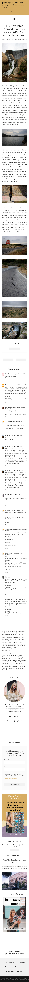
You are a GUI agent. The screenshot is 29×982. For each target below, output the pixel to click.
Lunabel (7, 374)
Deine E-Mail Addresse (11, 760)
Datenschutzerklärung (11, 778)
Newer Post (7, 360)
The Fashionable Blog (16, 978)
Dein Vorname (8, 766)
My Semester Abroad (18, 39)
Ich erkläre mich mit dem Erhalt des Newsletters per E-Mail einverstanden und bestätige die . (14, 776)
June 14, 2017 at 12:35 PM (16, 510)
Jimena (7, 577)
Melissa (7, 599)
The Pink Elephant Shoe (12, 421)
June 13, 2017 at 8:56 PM (18, 374)
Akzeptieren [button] (14, 11)
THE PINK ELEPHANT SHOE (14, 428)
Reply (6, 380)
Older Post (21, 360)
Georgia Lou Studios (5, 979)
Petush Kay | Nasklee (11, 494)
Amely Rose (9, 553)
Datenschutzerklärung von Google (12, 644)
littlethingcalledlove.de (12, 589)
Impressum (14, 979)
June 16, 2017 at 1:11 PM (17, 577)
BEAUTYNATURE (10, 546)
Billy (6, 435)
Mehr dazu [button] (5, 8)
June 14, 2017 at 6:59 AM (16, 446)
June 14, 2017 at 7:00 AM (16, 470)
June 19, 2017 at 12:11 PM (17, 599)
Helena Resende (10, 407)
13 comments (14, 349)
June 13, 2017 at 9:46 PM (19, 385)
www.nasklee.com (10, 503)
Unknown (8, 385)
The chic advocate (11, 529)
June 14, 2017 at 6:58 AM (16, 435)
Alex (6, 510)
